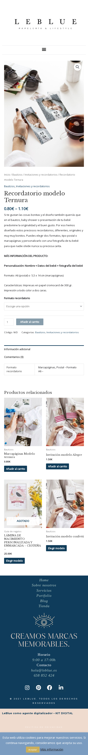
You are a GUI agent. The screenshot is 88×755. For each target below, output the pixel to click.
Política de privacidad (44, 727)
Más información (51, 749)
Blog (44, 601)
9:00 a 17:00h (44, 660)
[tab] (44, 349)
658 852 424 (44, 675)
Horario (44, 655)
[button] (44, 49)
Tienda (44, 606)
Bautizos (17, 174)
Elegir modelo (14, 560)
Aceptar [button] (32, 749)
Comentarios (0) (13, 357)
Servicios (44, 590)
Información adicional (17, 349)
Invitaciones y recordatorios (41, 174)
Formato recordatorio (17, 298)
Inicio (7, 174)
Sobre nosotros (44, 585)
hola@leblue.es (44, 670)
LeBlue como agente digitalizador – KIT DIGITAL (37, 713)
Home (44, 580)
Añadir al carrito (29, 322)
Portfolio (43, 596)
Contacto (44, 665)
